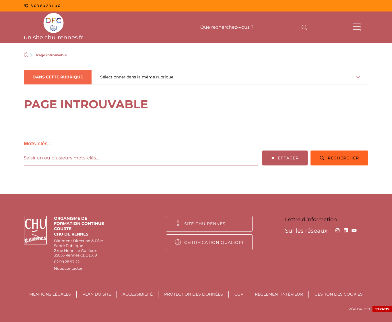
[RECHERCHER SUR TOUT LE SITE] (304, 27)
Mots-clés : (37, 143)
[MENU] (356, 27)
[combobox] (141, 158)
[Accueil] (26, 55)
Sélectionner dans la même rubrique (136, 77)
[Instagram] (337, 230)
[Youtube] (354, 230)
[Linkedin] (345, 230)
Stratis (382, 309)
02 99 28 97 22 (66, 261)
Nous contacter (68, 268)
